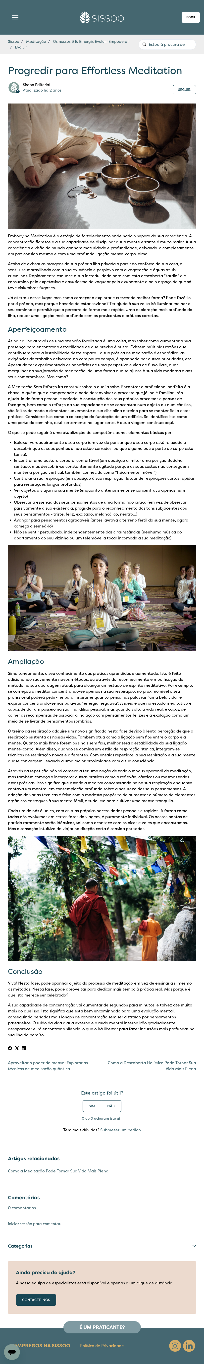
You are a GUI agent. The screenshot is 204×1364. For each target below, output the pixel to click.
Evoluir (21, 47)
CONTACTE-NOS (36, 1300)
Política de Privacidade (102, 1345)
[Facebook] (10, 1049)
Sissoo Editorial (36, 85)
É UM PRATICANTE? (102, 1327)
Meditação (36, 41)
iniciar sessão (20, 1224)
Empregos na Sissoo (42, 1346)
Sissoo (13, 41)
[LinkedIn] (24, 1049)
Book (190, 17)
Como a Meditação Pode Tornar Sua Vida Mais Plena (58, 1171)
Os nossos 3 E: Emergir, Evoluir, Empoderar (91, 41)
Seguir (184, 90)
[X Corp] (17, 1049)
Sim (92, 1106)
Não (111, 1106)
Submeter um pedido (120, 1130)
